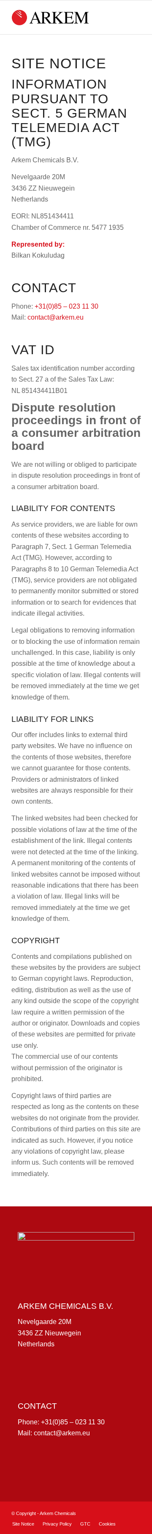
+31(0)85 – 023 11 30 (66, 306)
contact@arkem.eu (56, 317)
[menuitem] (23, 1524)
